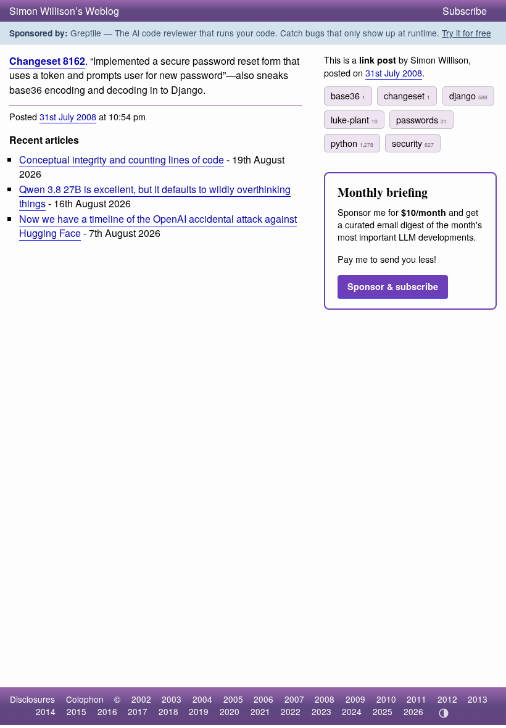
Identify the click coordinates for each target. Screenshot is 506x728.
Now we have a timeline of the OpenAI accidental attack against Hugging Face (158, 226)
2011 (416, 699)
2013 (477, 699)
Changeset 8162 (47, 61)
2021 (260, 711)
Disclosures (32, 699)
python (352, 142)
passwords (421, 119)
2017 (137, 711)
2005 (233, 699)
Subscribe (464, 11)
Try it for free (466, 33)
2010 (386, 699)
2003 (171, 699)
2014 (46, 711)
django (468, 95)
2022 (291, 711)
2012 (447, 699)
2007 (294, 699)
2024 (352, 711)
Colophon (85, 699)
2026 (413, 711)
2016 (107, 711)
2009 (355, 699)
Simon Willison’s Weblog (64, 11)
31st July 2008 (67, 116)
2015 (76, 711)
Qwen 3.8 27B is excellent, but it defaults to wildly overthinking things (155, 196)
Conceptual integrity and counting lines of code (121, 159)
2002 (141, 699)
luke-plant (354, 119)
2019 (199, 711)
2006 (263, 699)
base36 (348, 95)
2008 (324, 699)
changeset (407, 95)
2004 (202, 699)
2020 (229, 711)
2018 (168, 711)
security (413, 142)
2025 (382, 711)
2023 (321, 711)
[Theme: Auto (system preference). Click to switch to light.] (443, 713)
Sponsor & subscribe (392, 286)
